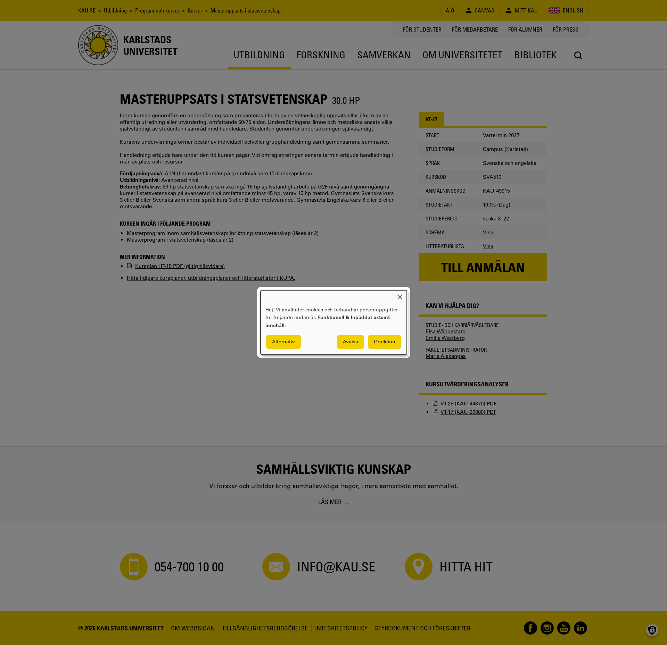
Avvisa (350, 342)
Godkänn (384, 342)
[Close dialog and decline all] (400, 294)
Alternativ (283, 342)
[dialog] (334, 322)
